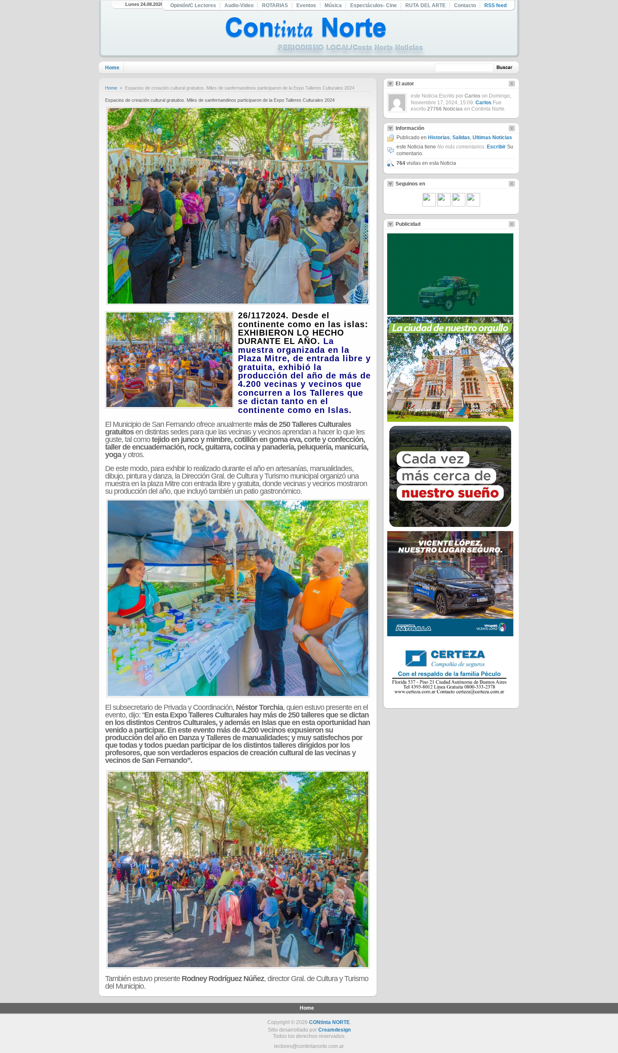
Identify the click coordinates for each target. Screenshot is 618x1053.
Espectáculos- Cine (373, 5)
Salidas (461, 137)
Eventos (306, 5)
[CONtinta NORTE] (325, 37)
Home (112, 68)
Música (333, 5)
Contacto (465, 5)
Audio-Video (239, 5)
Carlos (483, 103)
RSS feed (495, 5)
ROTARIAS (275, 5)
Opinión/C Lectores (193, 5)
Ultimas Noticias (492, 137)
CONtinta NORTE (329, 1022)
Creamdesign (334, 1030)
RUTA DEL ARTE (425, 5)
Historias (439, 137)
